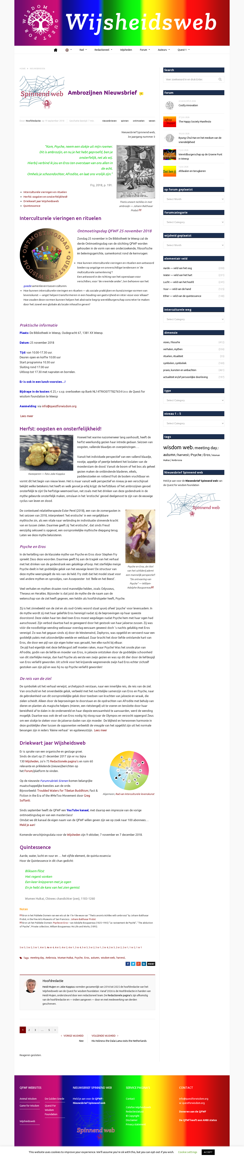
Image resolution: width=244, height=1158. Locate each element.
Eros (86, 957)
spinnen (125, 121)
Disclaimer (132, 1120)
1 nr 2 (132, 947)
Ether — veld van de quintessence (182, 296)
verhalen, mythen (173, 349)
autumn (95, 957)
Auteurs (162, 49)
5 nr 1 (36, 947)
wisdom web (108, 957)
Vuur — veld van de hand (177, 289)
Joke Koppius (67, 986)
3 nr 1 (98, 947)
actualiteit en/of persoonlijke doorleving (185, 377)
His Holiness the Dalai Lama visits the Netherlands (119, 1040)
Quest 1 (182, 49)
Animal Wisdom (28, 1098)
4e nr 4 (50, 947)
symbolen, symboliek (174, 363)
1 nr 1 (139, 947)
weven (152, 121)
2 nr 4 (105, 947)
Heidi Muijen (49, 986)
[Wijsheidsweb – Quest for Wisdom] (122, 23)
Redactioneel (102, 49)
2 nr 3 (112, 947)
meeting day (37, 957)
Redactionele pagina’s (64, 761)
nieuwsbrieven (109, 121)
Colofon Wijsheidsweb (138, 1107)
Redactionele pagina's (120, 995)
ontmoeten (139, 121)
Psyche (79, 957)
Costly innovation (188, 105)
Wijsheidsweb (27, 1121)
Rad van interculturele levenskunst (134, 794)
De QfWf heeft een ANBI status (198, 1120)
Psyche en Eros (60, 923)
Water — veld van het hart (177, 275)
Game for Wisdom (29, 1105)
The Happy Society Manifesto (195, 121)
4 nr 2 (64, 947)
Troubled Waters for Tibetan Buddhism (62, 790)
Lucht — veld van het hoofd (178, 282)
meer (151, 963)
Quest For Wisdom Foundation (51, 1110)
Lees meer (26, 416)
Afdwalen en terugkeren (192, 171)
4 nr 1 (71, 947)
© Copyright (132, 1115)
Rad (82, 49)
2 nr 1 (125, 947)
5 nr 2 (29, 947)
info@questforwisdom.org (59, 406)
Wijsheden (126, 49)
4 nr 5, (43, 947)
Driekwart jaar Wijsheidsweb (41, 201)
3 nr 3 (85, 947)
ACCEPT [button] (208, 1152)
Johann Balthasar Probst (83, 919)
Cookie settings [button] (187, 1152)
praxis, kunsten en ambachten (179, 370)
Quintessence (31, 205)
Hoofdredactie (33, 121)
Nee (81, 1040)
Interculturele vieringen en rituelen (45, 192)
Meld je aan (27, 824)
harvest (120, 957)
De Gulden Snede (54, 1098)
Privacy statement (136, 1124)
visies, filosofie (171, 342)
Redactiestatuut (135, 1111)
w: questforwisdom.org (192, 1103)
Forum (143, 49)
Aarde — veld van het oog (177, 268)
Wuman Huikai (65, 957)
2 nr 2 (119, 947)
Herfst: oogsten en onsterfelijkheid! (45, 196)
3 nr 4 (78, 947)
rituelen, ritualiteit (173, 356)
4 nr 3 (58, 947)
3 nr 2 (91, 947)
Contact (130, 1098)
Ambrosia (51, 957)
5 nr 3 (22, 947)
